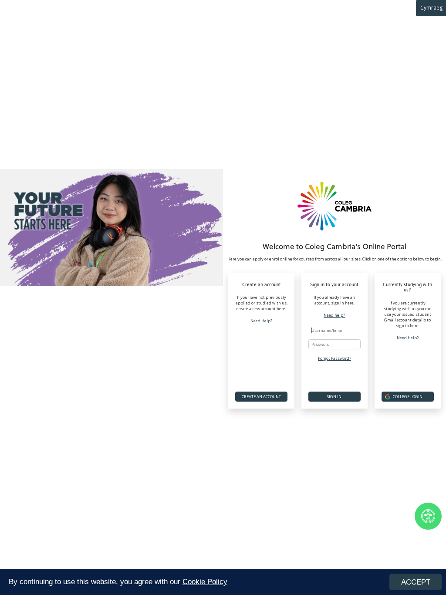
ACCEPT (415, 582)
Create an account (261, 396)
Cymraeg (431, 7)
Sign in (334, 396)
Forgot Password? (334, 358)
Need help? (334, 315)
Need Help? (261, 321)
